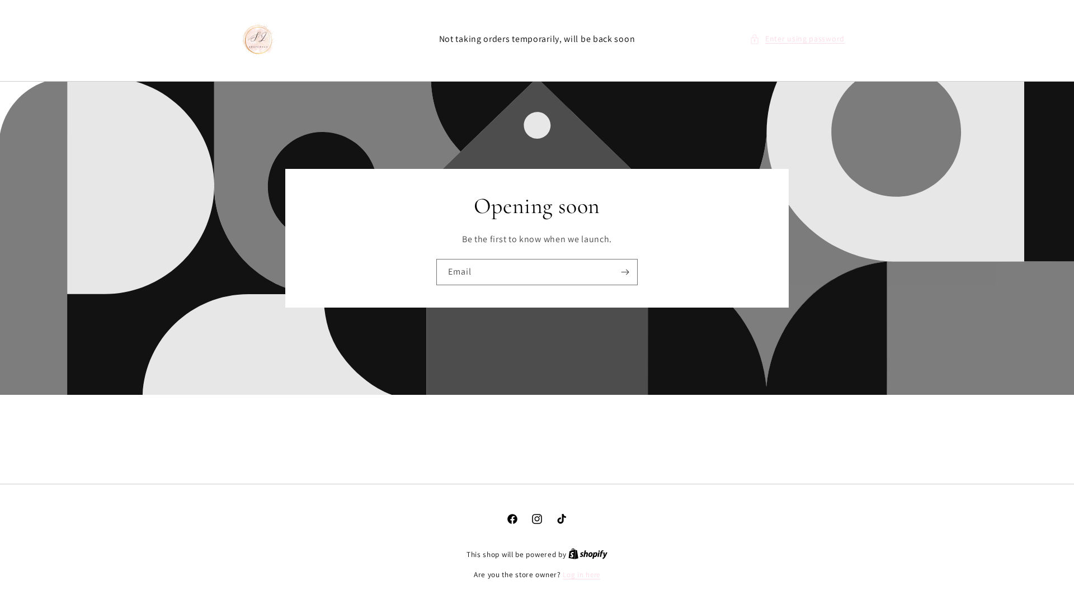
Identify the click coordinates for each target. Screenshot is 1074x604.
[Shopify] (587, 554)
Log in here (581, 574)
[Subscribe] (625, 272)
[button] (797, 39)
